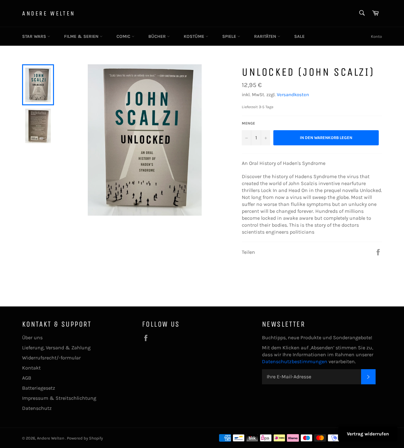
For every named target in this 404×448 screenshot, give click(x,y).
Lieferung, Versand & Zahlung (56, 348)
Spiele (229, 36)
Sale (299, 36)
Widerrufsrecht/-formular (51, 358)
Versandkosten (293, 94)
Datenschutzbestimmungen (295, 361)
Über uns (32, 337)
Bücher (157, 36)
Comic (124, 36)
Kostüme (194, 36)
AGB (26, 378)
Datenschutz (37, 408)
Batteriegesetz (38, 388)
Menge (248, 123)
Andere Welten (48, 13)
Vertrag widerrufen (368, 434)
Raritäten (265, 36)
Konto (376, 36)
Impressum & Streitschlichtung (59, 398)
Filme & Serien (82, 36)
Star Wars (34, 36)
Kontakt (31, 368)
